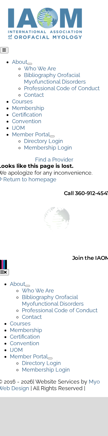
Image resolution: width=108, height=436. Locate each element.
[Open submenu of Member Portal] (52, 136)
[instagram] (2, 264)
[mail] (6, 264)
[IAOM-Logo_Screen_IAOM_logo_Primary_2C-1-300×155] (45, 3)
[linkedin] (4, 264)
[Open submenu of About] (29, 64)
